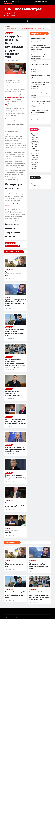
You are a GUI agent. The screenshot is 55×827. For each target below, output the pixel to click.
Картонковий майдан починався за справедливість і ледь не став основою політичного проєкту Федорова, (15, 363)
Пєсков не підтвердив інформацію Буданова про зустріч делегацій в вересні (15, 477)
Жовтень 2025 (34, 152)
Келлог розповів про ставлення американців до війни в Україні (15, 505)
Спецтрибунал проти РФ (13, 245)
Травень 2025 (34, 161)
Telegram (7, 105)
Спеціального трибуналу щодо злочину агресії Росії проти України (14, 97)
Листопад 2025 (35, 150)
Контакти (48, 617)
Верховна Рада (10, 243)
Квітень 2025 (34, 163)
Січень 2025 (34, 168)
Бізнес (32, 182)
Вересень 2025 (35, 154)
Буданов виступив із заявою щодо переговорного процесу (14, 393)
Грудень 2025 (34, 148)
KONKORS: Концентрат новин (23, 11)
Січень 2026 (34, 146)
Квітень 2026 (34, 141)
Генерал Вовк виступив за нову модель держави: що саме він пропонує (15, 449)
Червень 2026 (34, 137)
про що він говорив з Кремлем (39, 118)
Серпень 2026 (34, 134)
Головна (7, 26)
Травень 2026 (34, 139)
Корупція (33, 184)
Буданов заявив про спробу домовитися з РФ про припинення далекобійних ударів (40, 47)
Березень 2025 (35, 164)
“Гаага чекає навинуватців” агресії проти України (13, 203)
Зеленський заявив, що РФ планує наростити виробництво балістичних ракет (40, 56)
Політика (33, 185)
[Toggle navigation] (27, 21)
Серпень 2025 (34, 155)
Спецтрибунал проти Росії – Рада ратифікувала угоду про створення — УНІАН (26, 28)
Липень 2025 (34, 157)
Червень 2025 (34, 159)
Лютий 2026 (34, 144)
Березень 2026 (35, 143)
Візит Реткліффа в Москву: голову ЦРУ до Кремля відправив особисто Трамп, (15, 421)
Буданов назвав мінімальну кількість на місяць (14, 274)
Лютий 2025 (34, 166)
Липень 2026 (34, 135)
